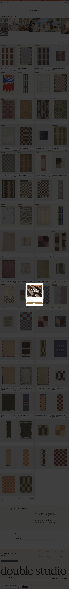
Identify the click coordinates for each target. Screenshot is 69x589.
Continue (34, 303)
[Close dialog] (42, 284)
